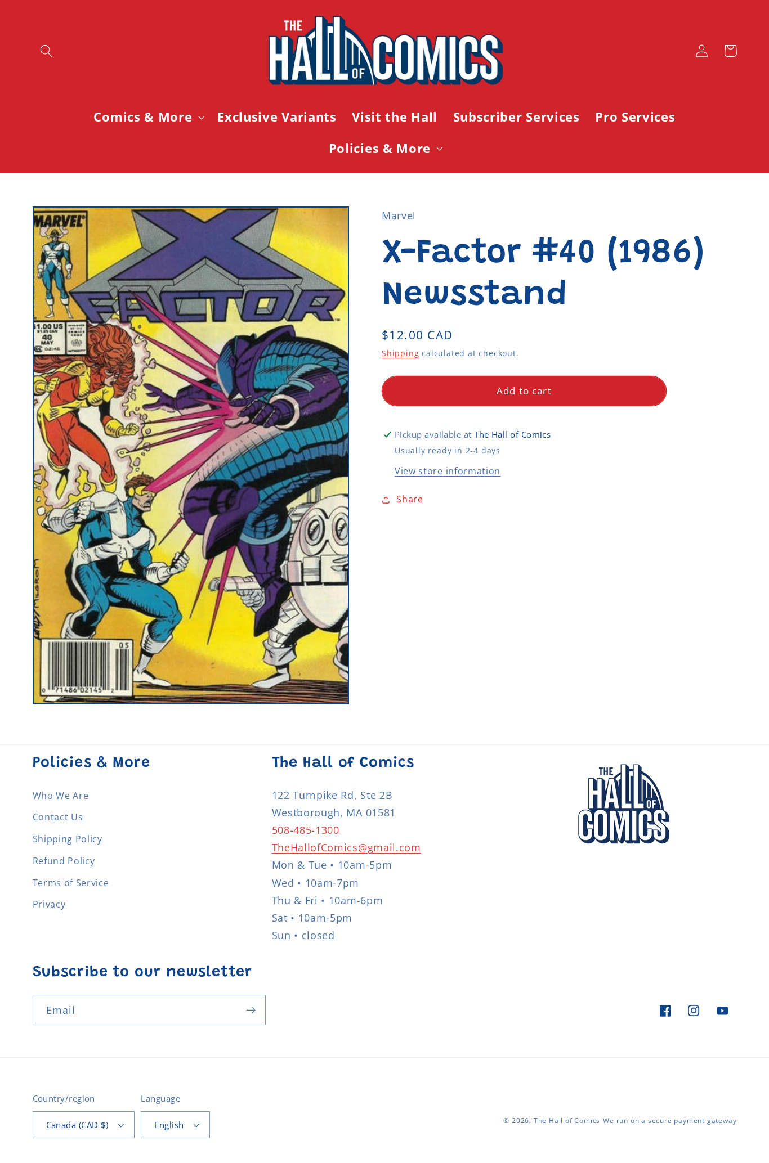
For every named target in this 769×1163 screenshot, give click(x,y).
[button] (47, 51)
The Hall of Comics (567, 1120)
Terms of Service (71, 883)
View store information (447, 471)
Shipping (400, 353)
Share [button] (409, 499)
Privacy (49, 904)
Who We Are (61, 795)
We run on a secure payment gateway (669, 1120)
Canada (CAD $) (77, 1124)
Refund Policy (64, 861)
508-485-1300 (305, 830)
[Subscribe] (250, 1010)
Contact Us (58, 817)
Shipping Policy (67, 839)
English (169, 1124)
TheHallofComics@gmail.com (346, 847)
